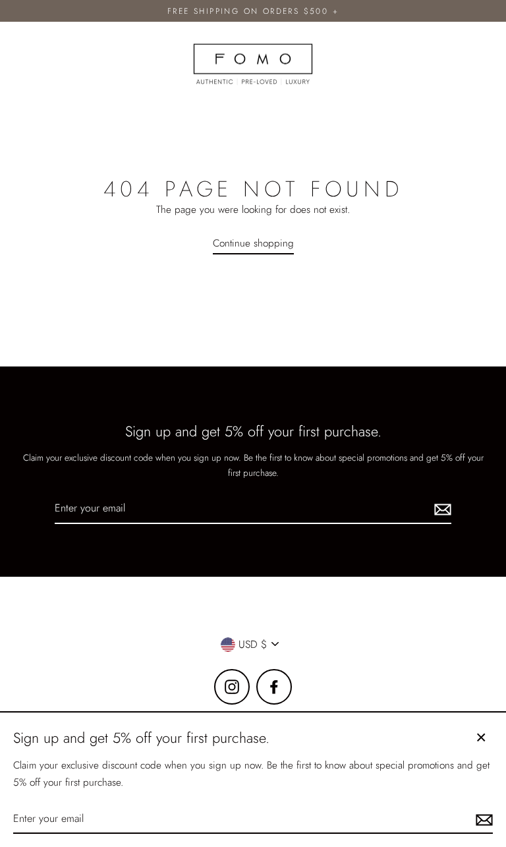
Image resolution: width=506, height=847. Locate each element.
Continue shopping (253, 243)
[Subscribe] (440, 508)
